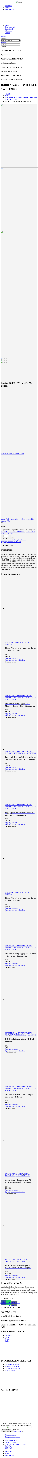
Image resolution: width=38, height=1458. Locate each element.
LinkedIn (11, 540)
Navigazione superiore (12, 1437)
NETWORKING (19, 532)
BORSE (8, 1174)
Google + (17, 540)
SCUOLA (8, 1448)
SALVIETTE (31, 1035)
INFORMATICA (7, 532)
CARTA (8, 1446)
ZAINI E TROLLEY (23, 1176)
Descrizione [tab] (9, 545)
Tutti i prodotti (10, 27)
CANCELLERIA (11, 1442)
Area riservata (9, 9)
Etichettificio (9, 29)
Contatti (7, 33)
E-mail (23, 540)
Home (7, 25)
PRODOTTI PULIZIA (18, 1035)
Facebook (4, 540)
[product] (21, 609)
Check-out (17, 1431)
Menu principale (10, 1435)
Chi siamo (8, 31)
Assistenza (8, 6)
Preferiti (7, 8)
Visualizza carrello (7, 1431)
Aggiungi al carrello (7, 538)
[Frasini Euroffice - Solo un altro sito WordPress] (19, 21)
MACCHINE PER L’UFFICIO (15, 1444)
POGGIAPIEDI (31, 753)
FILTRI (7, 642)
